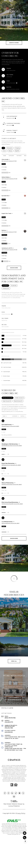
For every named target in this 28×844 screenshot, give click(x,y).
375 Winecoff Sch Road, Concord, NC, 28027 (12, 484)
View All (14, 661)
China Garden (5, 159)
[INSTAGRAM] (8, 793)
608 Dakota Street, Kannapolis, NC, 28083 (11, 465)
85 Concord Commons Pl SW (9, 161)
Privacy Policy (20, 813)
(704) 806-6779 (9, 722)
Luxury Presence (14, 806)
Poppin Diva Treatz (6, 213)
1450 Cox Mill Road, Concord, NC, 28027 (10, 523)
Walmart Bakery (6, 177)
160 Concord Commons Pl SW (9, 249)
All (4, 148)
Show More (14, 538)
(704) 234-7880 (9, 727)
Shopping (18, 148)
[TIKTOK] (15, 793)
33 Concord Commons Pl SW (9, 232)
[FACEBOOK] (4, 793)
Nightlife (17, 150)
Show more (14, 267)
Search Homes (14, 42)
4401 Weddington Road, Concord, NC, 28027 (12, 445)
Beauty (11, 150)
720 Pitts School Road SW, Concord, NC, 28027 (12, 503)
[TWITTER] (23, 793)
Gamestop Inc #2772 (7, 248)
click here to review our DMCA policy (13, 831)
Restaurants (10, 148)
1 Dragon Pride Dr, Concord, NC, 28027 (10, 426)
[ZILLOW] (14, 796)
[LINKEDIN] (12, 793)
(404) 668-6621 (9, 732)
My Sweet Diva (5, 195)
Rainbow (4, 230)
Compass (10, 766)
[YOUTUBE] (19, 793)
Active (5, 150)
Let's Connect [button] (14, 697)
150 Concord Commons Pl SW (9, 178)
